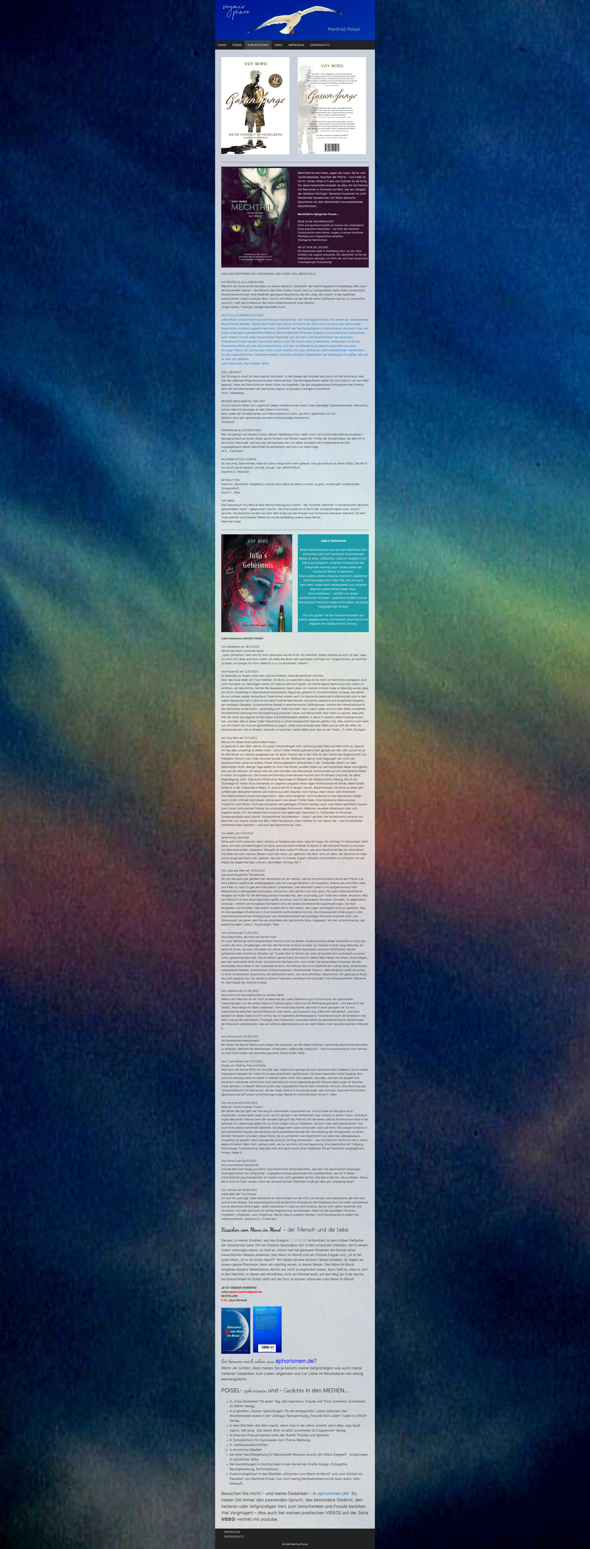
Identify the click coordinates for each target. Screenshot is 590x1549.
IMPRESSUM (296, 45)
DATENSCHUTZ (320, 45)
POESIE (237, 45)
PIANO (222, 45)
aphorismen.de (332, 1493)
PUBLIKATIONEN (258, 45)
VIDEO (278, 45)
